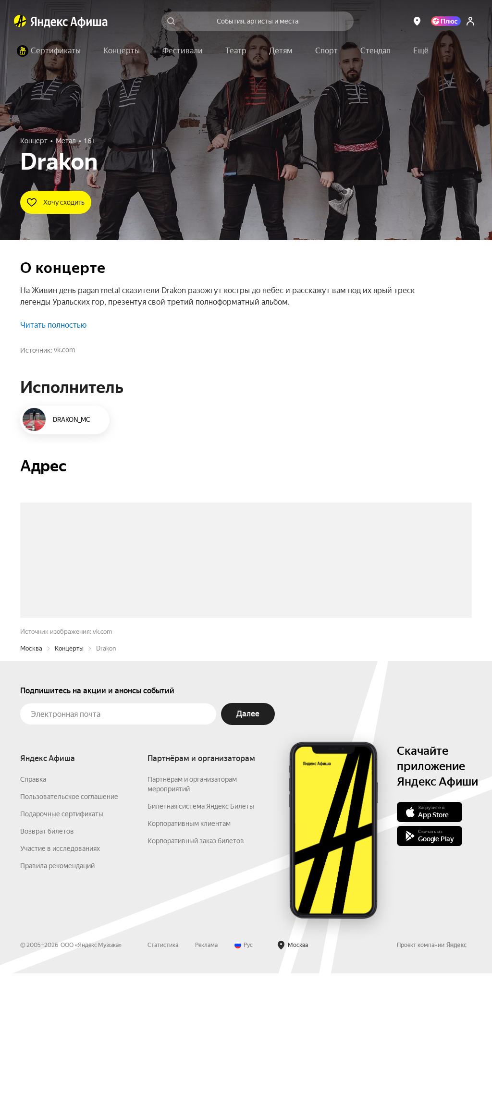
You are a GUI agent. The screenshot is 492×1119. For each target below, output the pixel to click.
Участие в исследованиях (60, 994)
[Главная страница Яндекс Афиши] (20, 21)
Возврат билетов (47, 977)
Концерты (69, 794)
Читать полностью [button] (53, 325)
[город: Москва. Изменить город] (417, 21)
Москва (31, 794)
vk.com (64, 350)
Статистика (163, 1090)
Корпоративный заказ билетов (196, 986)
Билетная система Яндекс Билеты (201, 952)
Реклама (206, 1090)
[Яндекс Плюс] (446, 21)
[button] (421, 51)
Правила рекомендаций (57, 1011)
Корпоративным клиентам (189, 969)
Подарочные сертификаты (61, 959)
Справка (33, 925)
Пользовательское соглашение (69, 942)
